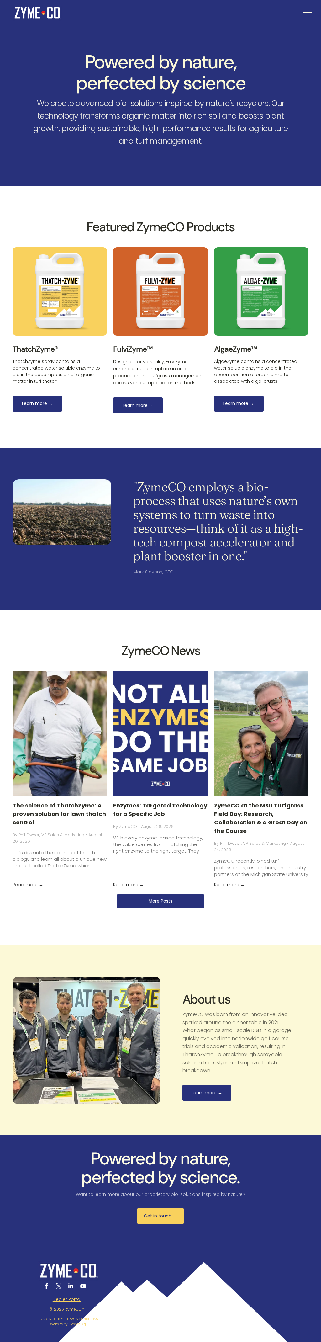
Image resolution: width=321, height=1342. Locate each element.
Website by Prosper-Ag (68, 1324)
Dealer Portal (67, 1299)
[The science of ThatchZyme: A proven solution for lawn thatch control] (60, 733)
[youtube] (82, 1287)
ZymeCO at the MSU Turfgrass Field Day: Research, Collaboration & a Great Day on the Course (260, 818)
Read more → (28, 884)
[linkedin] (70, 1287)
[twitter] (58, 1287)
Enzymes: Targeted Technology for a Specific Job (160, 809)
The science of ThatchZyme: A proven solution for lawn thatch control (59, 813)
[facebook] (46, 1287)
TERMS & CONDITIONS (82, 1319)
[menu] (307, 12)
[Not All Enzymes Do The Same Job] (160, 733)
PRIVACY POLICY (51, 1319)
